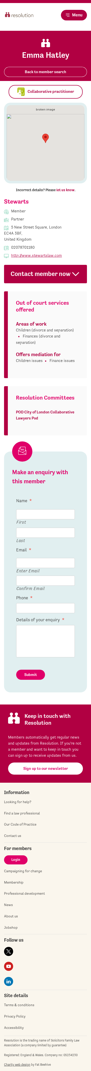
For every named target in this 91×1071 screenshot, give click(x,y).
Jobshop (11, 927)
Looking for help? (17, 802)
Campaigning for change (23, 871)
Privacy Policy (15, 1016)
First (21, 522)
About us (11, 916)
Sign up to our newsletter (45, 768)
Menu (77, 14)
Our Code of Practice (20, 824)
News (8, 905)
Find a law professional (22, 813)
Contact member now (41, 273)
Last (20, 540)
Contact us (12, 836)
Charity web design (17, 1064)
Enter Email (27, 570)
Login (15, 860)
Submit (30, 674)
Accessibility (14, 1028)
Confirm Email (30, 588)
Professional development (24, 893)
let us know (65, 190)
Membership (14, 882)
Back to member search (45, 71)
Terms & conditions (19, 1005)
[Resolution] (19, 19)
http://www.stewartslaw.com (36, 255)
